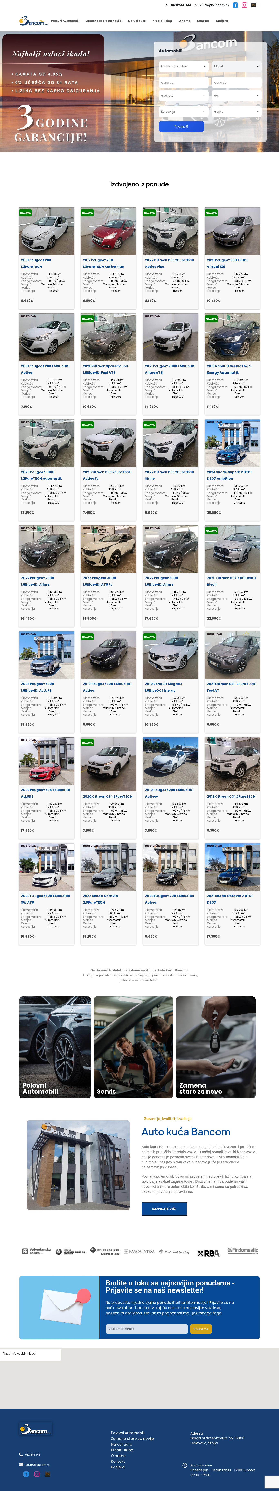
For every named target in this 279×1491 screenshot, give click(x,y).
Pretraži (181, 126)
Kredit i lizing (162, 21)
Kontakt (203, 21)
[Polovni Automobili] (253, 5)
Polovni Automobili (65, 21)
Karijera (222, 21)
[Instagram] (244, 5)
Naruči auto (137, 21)
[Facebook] (235, 5)
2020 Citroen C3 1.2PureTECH (107, 796)
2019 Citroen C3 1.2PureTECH (231, 796)
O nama (184, 21)
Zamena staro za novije (104, 21)
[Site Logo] (33, 21)
